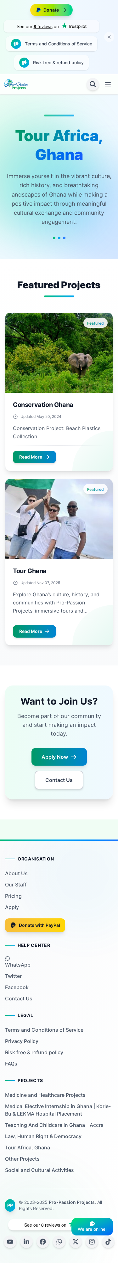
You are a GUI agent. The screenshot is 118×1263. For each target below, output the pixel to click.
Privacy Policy (21, 1041)
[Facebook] (43, 1241)
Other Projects (22, 1159)
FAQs (11, 1063)
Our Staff (16, 884)
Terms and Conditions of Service (58, 43)
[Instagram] (92, 1241)
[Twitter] (75, 1241)
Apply (12, 907)
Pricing (13, 896)
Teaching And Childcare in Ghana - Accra (54, 1125)
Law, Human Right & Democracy (43, 1136)
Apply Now (55, 757)
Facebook (17, 987)
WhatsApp (18, 965)
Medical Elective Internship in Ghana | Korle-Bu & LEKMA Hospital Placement (58, 1110)
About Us (16, 873)
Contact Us (59, 780)
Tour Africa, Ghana (27, 1147)
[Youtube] (10, 1241)
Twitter (13, 976)
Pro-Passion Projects (72, 1202)
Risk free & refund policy (58, 62)
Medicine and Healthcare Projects (45, 1095)
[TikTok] (108, 1241)
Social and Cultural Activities (39, 1170)
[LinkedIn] (26, 1241)
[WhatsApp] (59, 1241)
